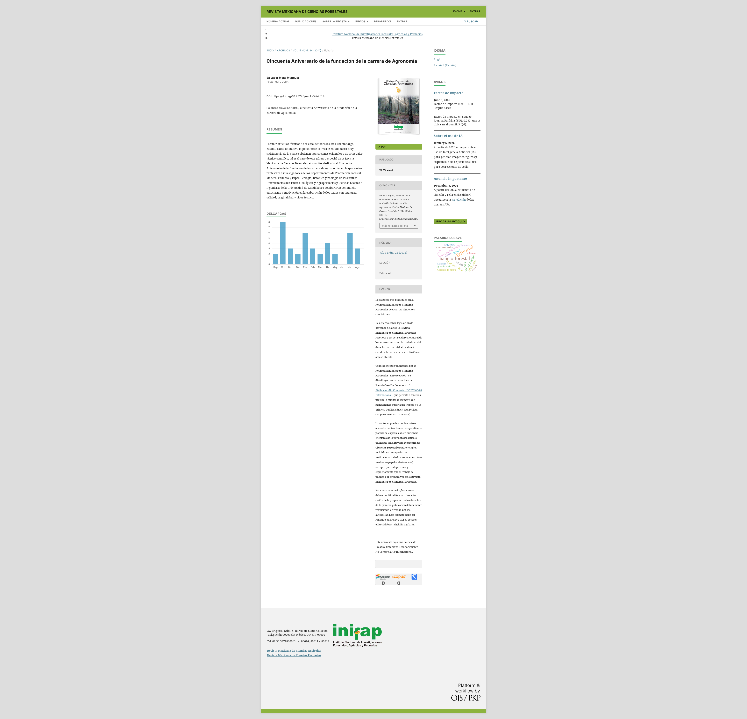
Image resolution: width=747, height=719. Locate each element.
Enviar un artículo (450, 221)
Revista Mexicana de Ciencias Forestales (307, 12)
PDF (383, 146)
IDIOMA (458, 11)
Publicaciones (306, 21)
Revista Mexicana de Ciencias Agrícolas (294, 650)
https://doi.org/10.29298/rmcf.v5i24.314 (298, 96)
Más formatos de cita (395, 225)
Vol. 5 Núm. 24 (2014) (307, 50)
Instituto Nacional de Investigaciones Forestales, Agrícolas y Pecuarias (377, 34)
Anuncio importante (450, 178)
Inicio (270, 50)
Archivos (283, 50)
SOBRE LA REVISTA (334, 21)
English (438, 59)
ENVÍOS (360, 21)
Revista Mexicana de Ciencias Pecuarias (294, 655)
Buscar (472, 21)
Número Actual (278, 21)
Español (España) (445, 65)
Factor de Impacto (448, 93)
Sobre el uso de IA (448, 136)
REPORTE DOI (382, 21)
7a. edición (459, 199)
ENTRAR (402, 21)
